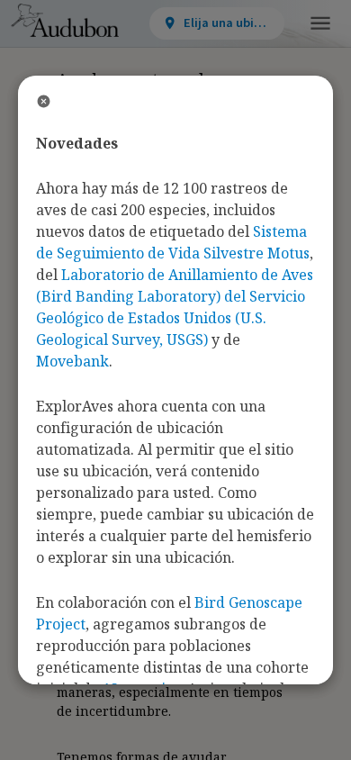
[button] (320, 24)
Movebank (72, 361)
